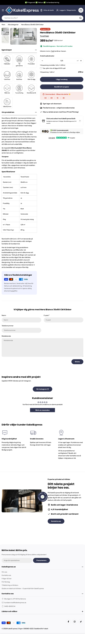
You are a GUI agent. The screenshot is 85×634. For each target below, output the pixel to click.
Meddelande (6, 336)
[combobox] (42, 18)
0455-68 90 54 (9, 606)
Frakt (52, 51)
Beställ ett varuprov (61, 87)
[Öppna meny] (3, 10)
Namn (4, 315)
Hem (3, 25)
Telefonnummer (7, 326)
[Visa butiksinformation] (80, 120)
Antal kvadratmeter (47, 56)
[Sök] (80, 18)
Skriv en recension (42, 410)
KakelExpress (12, 629)
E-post (47, 315)
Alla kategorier (13, 25)
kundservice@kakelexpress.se (15, 603)
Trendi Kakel (44, 36)
